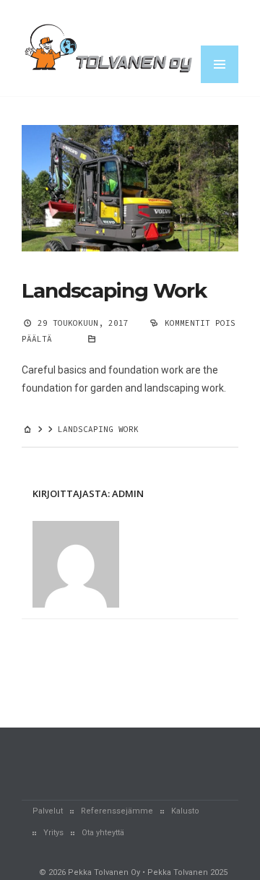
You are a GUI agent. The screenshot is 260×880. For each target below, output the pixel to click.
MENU (219, 64)
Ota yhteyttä (103, 832)
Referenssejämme (117, 811)
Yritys (53, 832)
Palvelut (47, 811)
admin (128, 493)
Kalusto (185, 811)
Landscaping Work (114, 290)
